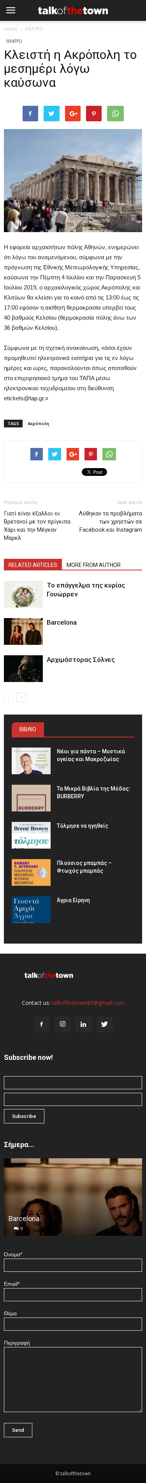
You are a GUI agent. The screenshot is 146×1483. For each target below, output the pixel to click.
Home (11, 29)
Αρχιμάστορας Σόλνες (81, 659)
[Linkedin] (83, 1024)
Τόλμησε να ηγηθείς (82, 826)
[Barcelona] (23, 631)
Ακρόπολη (38, 423)
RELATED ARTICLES (33, 565)
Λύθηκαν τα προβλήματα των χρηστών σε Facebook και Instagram (110, 521)
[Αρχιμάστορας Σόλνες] (23, 668)
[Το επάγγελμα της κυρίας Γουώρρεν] (23, 594)
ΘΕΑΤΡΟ (34, 29)
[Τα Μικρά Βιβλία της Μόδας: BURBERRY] (31, 798)
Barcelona (62, 622)
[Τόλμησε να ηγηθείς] (31, 835)
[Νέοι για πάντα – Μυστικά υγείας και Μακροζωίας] (31, 761)
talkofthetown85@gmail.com (88, 1002)
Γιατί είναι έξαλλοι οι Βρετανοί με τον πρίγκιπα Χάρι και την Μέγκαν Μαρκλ (37, 525)
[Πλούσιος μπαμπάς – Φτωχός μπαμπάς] (31, 872)
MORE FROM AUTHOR (94, 565)
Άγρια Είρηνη (73, 900)
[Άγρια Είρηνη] (31, 909)
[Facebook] (41, 1024)
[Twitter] (105, 1024)
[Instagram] (62, 1024)
